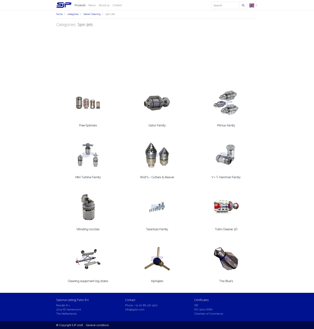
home (59, 14)
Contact (117, 5)
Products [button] (80, 5)
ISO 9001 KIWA (203, 309)
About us (104, 5)
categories (72, 14)
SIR (196, 305)
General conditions (97, 325)
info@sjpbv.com (134, 309)
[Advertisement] (157, 55)
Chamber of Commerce (208, 313)
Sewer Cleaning (91, 14)
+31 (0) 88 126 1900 (146, 305)
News (92, 5)
